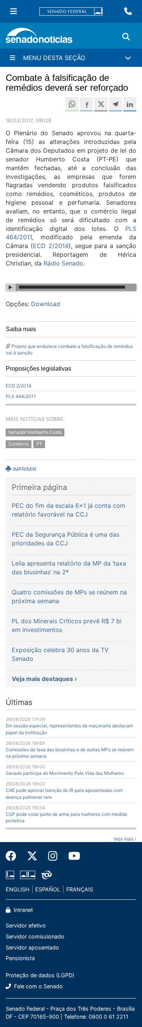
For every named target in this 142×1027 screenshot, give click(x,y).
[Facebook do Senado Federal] (14, 856)
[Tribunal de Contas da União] (46, 874)
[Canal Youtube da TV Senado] (71, 856)
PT (39, 444)
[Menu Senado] (13, 11)
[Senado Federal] (71, 11)
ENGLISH (18, 889)
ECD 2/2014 (51, 246)
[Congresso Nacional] (28, 874)
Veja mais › (125, 839)
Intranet (22, 910)
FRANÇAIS (79, 889)
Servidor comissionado (35, 936)
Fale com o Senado (37, 986)
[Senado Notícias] (39, 38)
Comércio (18, 444)
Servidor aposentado (32, 947)
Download (45, 304)
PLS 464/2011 (21, 396)
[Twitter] (32, 856)
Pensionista (20, 958)
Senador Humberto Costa (35, 432)
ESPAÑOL (47, 889)
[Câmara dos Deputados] (10, 874)
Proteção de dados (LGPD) (40, 975)
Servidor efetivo (26, 925)
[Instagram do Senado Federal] (53, 856)
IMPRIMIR (23, 469)
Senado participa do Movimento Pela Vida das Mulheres (65, 773)
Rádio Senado (63, 263)
